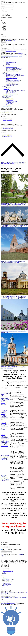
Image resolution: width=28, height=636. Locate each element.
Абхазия (8, 64)
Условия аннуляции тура (11, 101)
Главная (2, 162)
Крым (7, 63)
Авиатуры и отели (7, 120)
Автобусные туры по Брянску (13, 74)
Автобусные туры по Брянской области (15, 75)
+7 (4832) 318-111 (5, 111)
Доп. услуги (6, 580)
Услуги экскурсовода (11, 91)
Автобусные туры (7, 118)
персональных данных (11, 40)
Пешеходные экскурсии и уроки (13, 80)
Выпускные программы (11, 78)
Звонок (3, 549)
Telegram (19, 549)
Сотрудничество (10, 98)
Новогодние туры (10, 82)
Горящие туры (6, 583)
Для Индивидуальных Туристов (13, 69)
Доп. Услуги (6, 89)
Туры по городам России (12, 76)
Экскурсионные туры (8, 579)
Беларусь (8, 79)
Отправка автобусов (8, 95)
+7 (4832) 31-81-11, (5, 592)
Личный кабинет (7, 106)
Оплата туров (9, 103)
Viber (14, 549)
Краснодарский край (11, 62)
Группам (5, 73)
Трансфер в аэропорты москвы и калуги (15, 90)
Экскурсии (5, 65)
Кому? (2, 10)
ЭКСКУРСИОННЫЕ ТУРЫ (11, 162)
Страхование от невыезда (12, 93)
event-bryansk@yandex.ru (6, 602)
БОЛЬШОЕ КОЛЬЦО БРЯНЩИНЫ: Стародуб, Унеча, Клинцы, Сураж (5, 478)
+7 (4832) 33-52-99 (22, 592)
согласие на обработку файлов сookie (12, 54)
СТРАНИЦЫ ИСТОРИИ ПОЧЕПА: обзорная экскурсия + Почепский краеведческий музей (4, 414)
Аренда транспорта (10, 92)
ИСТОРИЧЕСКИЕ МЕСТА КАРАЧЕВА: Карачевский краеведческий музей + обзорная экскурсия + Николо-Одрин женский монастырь (5, 399)
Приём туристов (10, 85)
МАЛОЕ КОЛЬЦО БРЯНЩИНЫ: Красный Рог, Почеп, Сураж (5, 457)
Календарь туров (7, 96)
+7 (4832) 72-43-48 (14, 597)
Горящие (5, 72)
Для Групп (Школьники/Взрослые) (14, 68)
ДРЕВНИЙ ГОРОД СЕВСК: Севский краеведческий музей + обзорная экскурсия (5, 426)
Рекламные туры (10, 102)
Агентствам (6, 97)
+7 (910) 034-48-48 (22, 597)
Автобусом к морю (7, 61)
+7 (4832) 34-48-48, (5, 597)
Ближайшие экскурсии (11, 67)
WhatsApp (9, 549)
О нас (4, 86)
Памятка (8, 104)
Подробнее (3, 57)
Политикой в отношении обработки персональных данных (14, 55)
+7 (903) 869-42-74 (5, 593)
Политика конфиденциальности (8, 603)
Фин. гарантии (9, 100)
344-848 (11, 111)
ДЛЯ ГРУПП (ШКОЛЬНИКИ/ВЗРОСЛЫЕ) (13, 163)
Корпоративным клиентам (12, 70)
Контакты (8, 87)
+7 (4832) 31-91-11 (14, 592)
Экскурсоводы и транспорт (12, 81)
